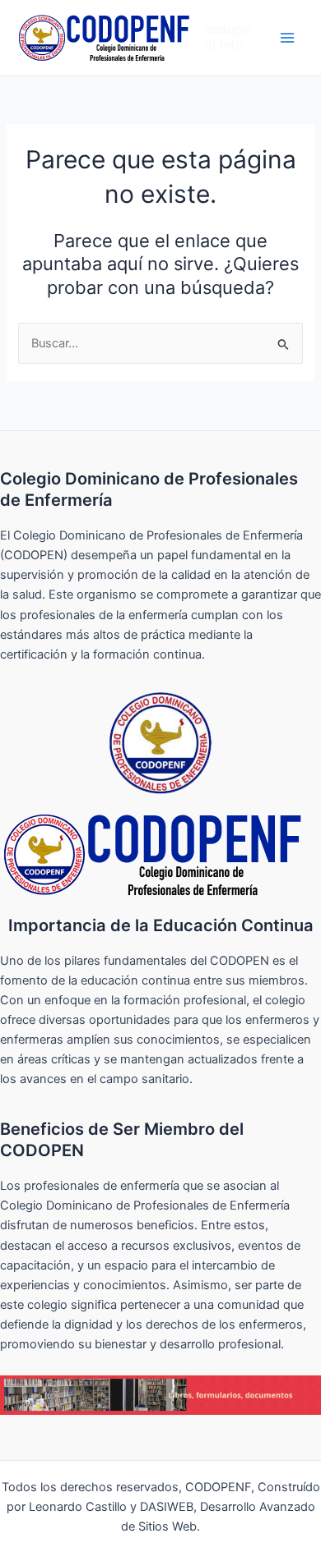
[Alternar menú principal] (287, 38)
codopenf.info (227, 37)
